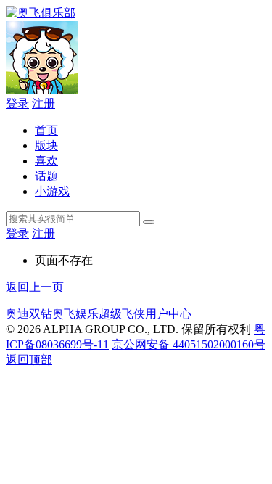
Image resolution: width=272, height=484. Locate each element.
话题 (46, 176)
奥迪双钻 (29, 314)
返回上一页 (35, 287)
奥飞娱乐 (75, 314)
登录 (17, 103)
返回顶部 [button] (29, 359)
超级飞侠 (122, 314)
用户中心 (168, 314)
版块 (46, 145)
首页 (46, 130)
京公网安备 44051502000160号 (188, 344)
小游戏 (52, 191)
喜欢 (46, 161)
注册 (43, 103)
